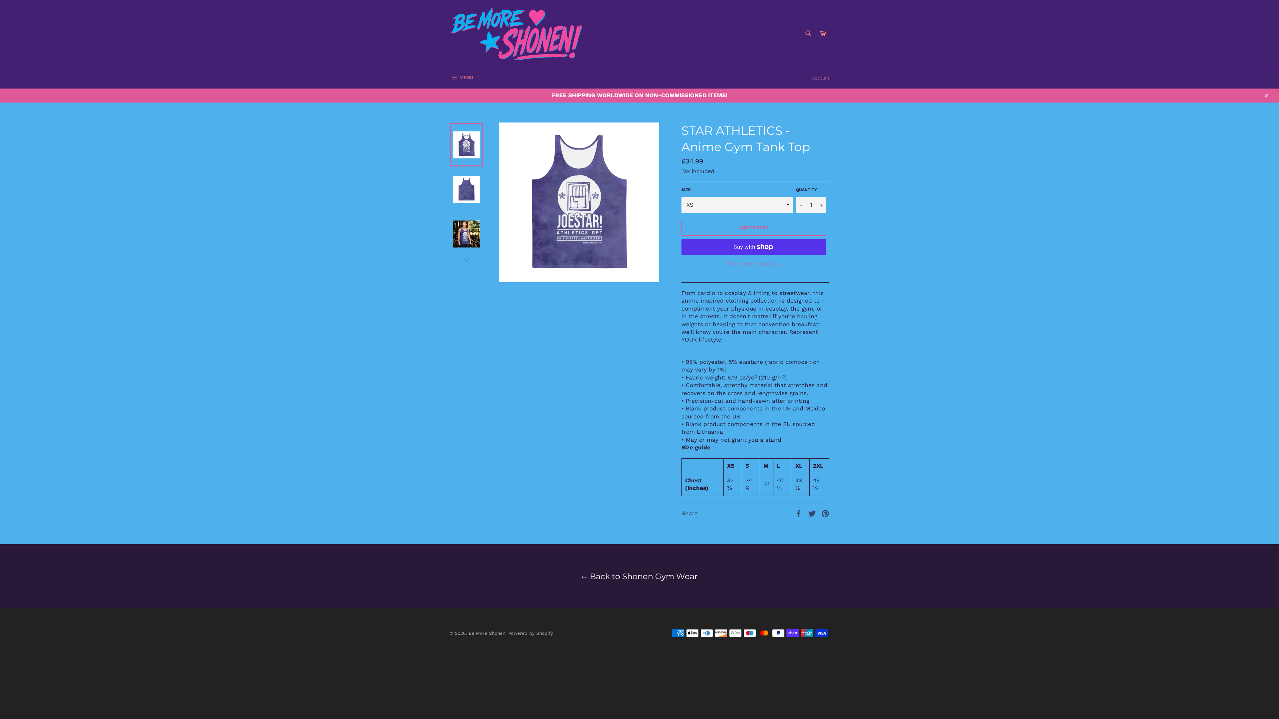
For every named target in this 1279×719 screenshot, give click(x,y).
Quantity (806, 189)
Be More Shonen (487, 633)
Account (820, 78)
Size (686, 189)
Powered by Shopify (530, 633)
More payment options (753, 264)
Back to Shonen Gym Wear (643, 576)
